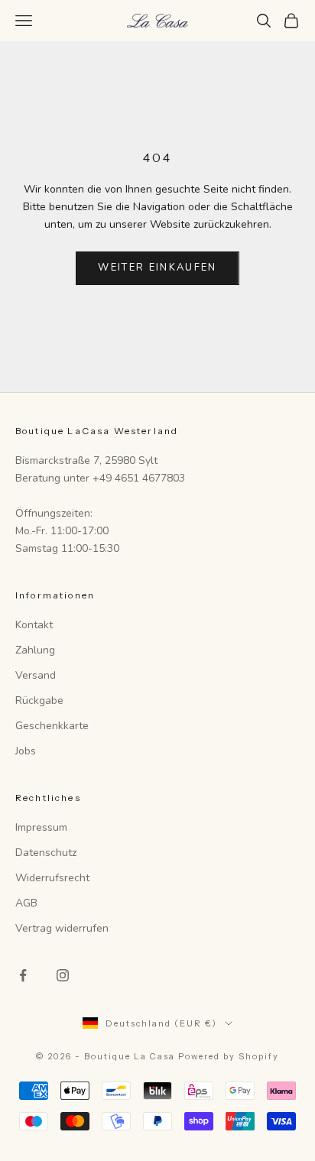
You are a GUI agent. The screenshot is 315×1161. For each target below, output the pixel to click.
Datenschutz (45, 852)
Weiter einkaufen (157, 267)
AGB (26, 903)
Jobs (25, 751)
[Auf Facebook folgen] (23, 975)
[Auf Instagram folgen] (62, 975)
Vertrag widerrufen (62, 928)
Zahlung (35, 650)
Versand (35, 675)
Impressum (41, 827)
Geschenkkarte (52, 725)
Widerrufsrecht (52, 878)
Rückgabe (39, 700)
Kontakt (34, 625)
